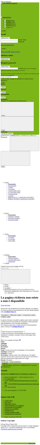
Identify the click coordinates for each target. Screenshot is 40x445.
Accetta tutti (29, 315)
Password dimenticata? (7, 45)
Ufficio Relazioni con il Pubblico (14, 405)
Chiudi (3, 87)
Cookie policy (8, 400)
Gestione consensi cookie (11, 412)
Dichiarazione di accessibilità (12, 407)
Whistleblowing (9, 410)
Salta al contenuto (6, 1)
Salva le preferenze (15, 362)
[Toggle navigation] (15, 158)
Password (21, 42)
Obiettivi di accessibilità (11, 409)
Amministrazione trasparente (12, 414)
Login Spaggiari (10, 75)
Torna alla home (5, 305)
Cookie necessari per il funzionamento (12, 331)
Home (6, 284)
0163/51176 (10, 379)
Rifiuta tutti (15, 315)
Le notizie (7, 288)
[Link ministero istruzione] (9, 3)
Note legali (7, 402)
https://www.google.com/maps (10, 340)
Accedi (3, 30)
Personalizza (4, 315)
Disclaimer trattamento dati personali (11, 429)
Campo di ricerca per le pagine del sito (12, 266)
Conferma (10, 133)
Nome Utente (22, 40)
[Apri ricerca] (24, 143)
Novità (6, 286)
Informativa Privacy (10, 404)
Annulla (3, 133)
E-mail (20, 68)
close (2, 166)
